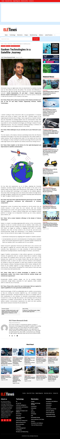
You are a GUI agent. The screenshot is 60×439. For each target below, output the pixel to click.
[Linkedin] (12, 335)
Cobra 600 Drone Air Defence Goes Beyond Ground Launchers (41, 377)
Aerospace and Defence (48, 148)
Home (2, 43)
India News (10, 43)
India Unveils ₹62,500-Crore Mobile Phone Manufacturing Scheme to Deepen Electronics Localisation (18, 360)
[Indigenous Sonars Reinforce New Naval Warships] (6, 370)
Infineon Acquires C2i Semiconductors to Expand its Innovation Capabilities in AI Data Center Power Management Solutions (6, 360)
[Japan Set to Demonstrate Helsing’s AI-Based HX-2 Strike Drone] (30, 370)
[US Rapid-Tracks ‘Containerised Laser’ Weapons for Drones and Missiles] (53, 352)
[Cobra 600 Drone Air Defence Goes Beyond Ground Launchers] (41, 370)
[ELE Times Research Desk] (4, 328)
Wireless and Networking (15, 46)
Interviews (8, 46)
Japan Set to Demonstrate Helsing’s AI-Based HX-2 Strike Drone (30, 377)
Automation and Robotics (48, 129)
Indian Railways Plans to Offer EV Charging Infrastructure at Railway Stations (51, 93)
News (5, 43)
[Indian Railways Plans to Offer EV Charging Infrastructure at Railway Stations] (51, 84)
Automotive (45, 90)
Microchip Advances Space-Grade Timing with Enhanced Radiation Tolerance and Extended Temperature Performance (50, 112)
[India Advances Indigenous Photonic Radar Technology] (51, 199)
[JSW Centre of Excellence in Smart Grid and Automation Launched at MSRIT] (41, 352)
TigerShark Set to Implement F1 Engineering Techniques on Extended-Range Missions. (17, 378)
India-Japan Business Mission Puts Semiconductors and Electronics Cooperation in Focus (30, 360)
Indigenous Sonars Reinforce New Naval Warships (6, 377)
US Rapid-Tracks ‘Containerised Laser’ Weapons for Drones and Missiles (53, 359)
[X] (14, 335)
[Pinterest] (7, 420)
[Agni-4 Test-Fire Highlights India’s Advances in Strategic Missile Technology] (51, 181)
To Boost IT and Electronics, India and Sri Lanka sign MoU (31, 311)
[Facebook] (9, 335)
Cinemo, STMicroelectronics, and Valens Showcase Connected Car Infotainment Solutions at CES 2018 (10, 312)
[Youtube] (17, 335)
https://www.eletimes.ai (14, 322)
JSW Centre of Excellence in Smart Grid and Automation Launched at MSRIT (41, 359)
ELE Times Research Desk (8, 57)
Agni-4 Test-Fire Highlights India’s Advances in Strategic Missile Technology (50, 190)
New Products (46, 108)
